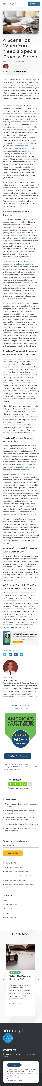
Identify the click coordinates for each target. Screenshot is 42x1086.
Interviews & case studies (12, 909)
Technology (7, 913)
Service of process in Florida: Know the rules (20, 876)
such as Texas (9, 369)
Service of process (18, 90)
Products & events (9, 918)
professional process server (14, 190)
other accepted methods (21, 467)
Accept (14, 1065)
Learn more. (31, 1071)
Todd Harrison (19, 71)
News (5, 900)
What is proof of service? (14, 867)
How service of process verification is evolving (21, 824)
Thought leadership (10, 904)
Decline (28, 1065)
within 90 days (27, 238)
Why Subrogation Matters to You (17, 872)
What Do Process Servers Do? (16, 880)
